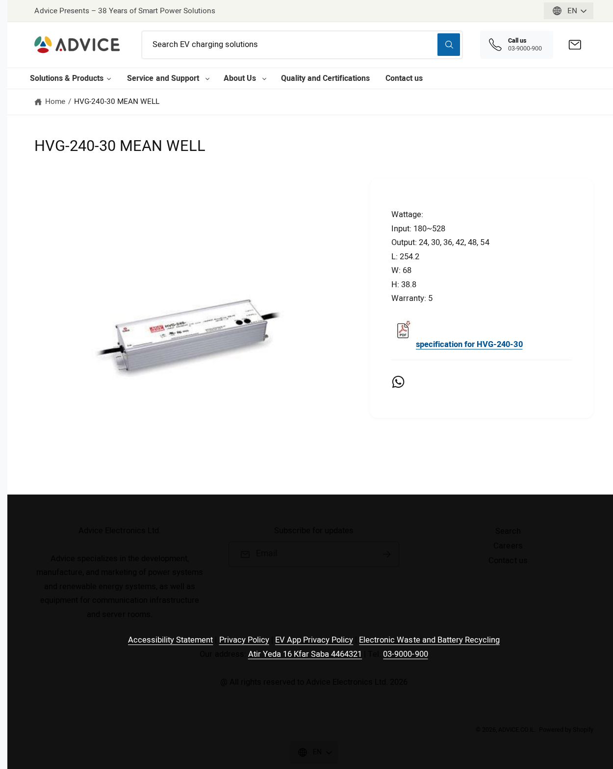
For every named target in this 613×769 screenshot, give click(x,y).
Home (55, 101)
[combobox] (302, 45)
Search (508, 531)
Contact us (404, 78)
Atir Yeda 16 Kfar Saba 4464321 (305, 654)
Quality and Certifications (325, 78)
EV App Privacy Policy (314, 640)
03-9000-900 (405, 654)
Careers (507, 546)
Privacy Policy (244, 640)
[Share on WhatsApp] (398, 382)
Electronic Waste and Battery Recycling (429, 640)
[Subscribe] (387, 554)
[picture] (402, 344)
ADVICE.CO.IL (516, 729)
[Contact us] (575, 45)
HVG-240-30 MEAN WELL (116, 101)
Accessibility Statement (170, 640)
